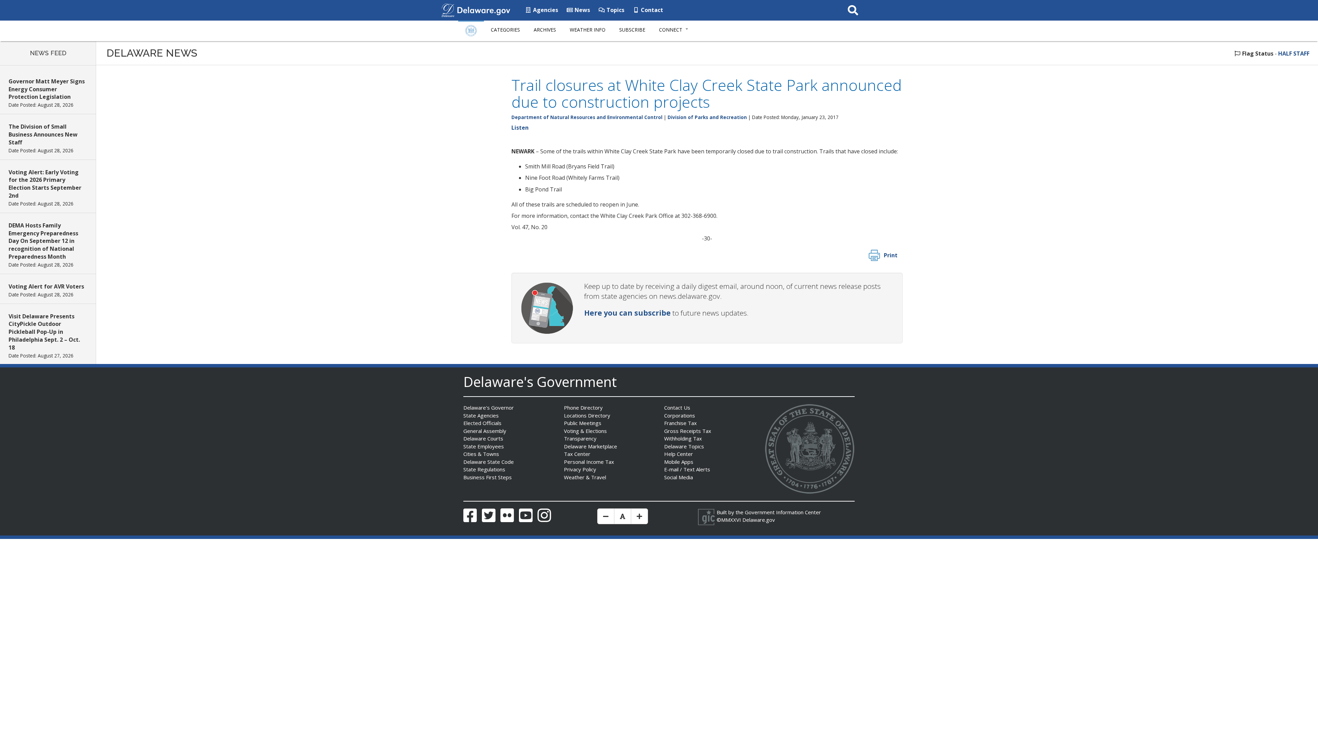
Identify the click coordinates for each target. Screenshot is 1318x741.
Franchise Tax (680, 423)
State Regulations (484, 469)
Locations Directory (587, 415)
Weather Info (587, 29)
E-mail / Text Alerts (687, 469)
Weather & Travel (585, 477)
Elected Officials (482, 423)
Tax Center (577, 453)
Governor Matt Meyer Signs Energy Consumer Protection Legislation (47, 89)
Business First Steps (487, 477)
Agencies (545, 10)
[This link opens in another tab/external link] (448, 9)
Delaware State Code (488, 461)
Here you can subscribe (627, 313)
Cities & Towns (481, 453)
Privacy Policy (580, 469)
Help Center (678, 453)
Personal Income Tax (589, 461)
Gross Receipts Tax (687, 430)
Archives (545, 29)
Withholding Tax (683, 438)
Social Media (678, 477)
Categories (505, 29)
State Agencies (481, 415)
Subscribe (632, 29)
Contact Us (677, 407)
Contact (651, 10)
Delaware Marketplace (590, 446)
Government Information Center (783, 512)
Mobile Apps (678, 461)
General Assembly (484, 430)
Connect (670, 29)
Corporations (679, 415)
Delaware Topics (684, 446)
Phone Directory (583, 407)
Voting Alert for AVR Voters (46, 286)
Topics (614, 10)
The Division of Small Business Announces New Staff (43, 134)
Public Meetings (582, 423)
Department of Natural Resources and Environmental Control (586, 117)
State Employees (483, 446)
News (581, 10)
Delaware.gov (758, 519)
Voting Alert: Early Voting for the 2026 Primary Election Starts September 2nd (45, 184)
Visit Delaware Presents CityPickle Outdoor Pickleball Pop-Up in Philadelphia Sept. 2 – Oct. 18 (44, 332)
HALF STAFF (1293, 53)
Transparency (580, 438)
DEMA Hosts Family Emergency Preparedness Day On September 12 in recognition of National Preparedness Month (43, 241)
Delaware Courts (483, 438)
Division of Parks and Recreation (707, 117)
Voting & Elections (585, 430)
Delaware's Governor (488, 407)
